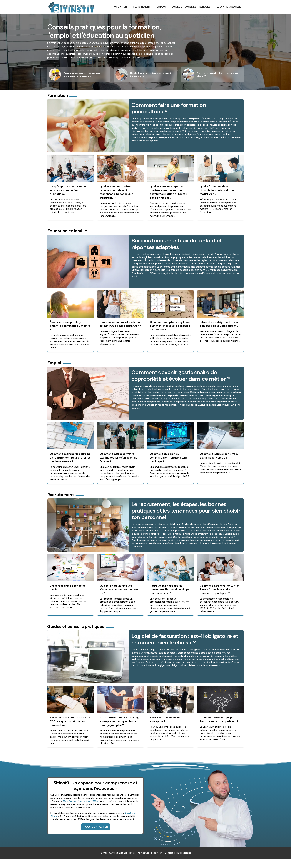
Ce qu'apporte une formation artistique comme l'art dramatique (68, 190)
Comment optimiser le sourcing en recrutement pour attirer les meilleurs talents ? (70, 457)
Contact (169, 852)
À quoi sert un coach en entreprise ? (165, 719)
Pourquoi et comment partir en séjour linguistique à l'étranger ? (120, 324)
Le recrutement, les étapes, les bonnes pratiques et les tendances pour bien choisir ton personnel (186, 511)
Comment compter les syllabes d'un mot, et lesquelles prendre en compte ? (170, 325)
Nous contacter (95, 827)
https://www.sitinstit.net (115, 852)
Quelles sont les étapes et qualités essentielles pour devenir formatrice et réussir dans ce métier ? (168, 192)
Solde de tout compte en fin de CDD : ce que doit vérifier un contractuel (70, 721)
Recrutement (142, 6)
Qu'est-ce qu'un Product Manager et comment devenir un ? (119, 589)
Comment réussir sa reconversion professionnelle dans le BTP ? (82, 74)
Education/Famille (228, 6)
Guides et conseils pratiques (191, 6)
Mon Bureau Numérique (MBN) (81, 801)
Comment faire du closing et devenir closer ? (217, 74)
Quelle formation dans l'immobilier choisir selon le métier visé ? (217, 190)
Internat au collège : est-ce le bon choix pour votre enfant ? (219, 324)
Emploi (161, 6)
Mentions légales (182, 852)
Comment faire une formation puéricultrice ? (169, 108)
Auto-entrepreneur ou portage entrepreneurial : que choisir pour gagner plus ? (120, 721)
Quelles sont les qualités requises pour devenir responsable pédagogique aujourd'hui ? (116, 192)
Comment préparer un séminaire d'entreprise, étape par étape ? (169, 457)
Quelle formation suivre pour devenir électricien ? (151, 74)
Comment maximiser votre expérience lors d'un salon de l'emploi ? (118, 457)
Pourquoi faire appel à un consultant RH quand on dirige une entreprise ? (169, 589)
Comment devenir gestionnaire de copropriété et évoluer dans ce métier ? (181, 375)
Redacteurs (157, 852)
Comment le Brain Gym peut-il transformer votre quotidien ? (219, 719)
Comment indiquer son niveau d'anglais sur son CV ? (219, 455)
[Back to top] (282, 850)
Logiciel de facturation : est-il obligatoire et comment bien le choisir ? (185, 639)
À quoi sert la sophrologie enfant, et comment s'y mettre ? (70, 325)
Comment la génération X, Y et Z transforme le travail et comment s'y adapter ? (219, 589)
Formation (120, 6)
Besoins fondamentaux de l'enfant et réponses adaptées (177, 244)
